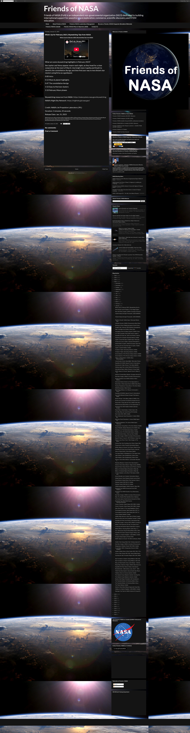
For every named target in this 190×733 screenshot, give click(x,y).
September (118, 289)
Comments (117, 686)
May (116, 297)
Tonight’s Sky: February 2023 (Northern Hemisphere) (127, 327)
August (117, 291)
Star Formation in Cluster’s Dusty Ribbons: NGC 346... (128, 558)
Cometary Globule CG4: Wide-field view (122, 245)
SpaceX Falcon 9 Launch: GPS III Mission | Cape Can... (128, 438)
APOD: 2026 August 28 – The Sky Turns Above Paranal (126, 193)
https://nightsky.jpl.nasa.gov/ (78, 100)
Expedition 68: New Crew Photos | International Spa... (127, 520)
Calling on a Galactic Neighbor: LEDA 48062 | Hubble (127, 534)
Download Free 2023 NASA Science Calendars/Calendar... (123, 501)
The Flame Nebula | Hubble (121, 585)
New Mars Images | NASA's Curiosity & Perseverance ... (128, 376)
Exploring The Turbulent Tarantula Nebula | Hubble (127, 337)
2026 (115, 275)
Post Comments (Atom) (79, 173)
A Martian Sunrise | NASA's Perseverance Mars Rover (127, 323)
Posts (115, 684)
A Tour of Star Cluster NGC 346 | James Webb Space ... (128, 553)
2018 (115, 602)
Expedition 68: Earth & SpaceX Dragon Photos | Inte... (127, 532)
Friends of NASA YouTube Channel (121, 132)
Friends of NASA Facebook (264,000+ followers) (124, 116)
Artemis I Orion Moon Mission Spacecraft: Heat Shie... (127, 587)
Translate (138, 268)
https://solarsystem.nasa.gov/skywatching (89, 97)
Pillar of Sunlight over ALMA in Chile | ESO (125, 329)
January (117, 305)
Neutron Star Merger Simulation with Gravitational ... (127, 579)
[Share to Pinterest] (69, 123)
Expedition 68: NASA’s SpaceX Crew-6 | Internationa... (128, 363)
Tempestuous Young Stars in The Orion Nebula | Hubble (128, 425)
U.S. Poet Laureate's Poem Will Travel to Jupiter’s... (127, 333)
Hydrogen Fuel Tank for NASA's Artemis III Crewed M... (128, 591)
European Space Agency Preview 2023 (124, 536)
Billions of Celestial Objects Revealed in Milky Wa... (127, 468)
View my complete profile (118, 171)
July (116, 293)
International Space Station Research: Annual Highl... (127, 369)
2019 (115, 600)
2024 (115, 279)
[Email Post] (61, 123)
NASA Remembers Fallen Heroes (123, 388)
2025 (115, 277)
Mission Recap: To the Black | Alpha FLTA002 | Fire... (127, 398)
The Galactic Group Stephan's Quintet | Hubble (126, 577)
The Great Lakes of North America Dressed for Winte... (128, 499)
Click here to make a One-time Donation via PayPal (125, 153)
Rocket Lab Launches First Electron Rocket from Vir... (127, 400)
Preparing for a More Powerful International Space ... (127, 445)
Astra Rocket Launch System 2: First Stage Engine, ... (127, 309)
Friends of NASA (71, 8)
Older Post (105, 169)
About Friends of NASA (59, 24)
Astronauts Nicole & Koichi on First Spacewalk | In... (127, 381)
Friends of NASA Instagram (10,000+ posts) (123, 118)
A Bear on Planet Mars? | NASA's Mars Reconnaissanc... (124, 358)
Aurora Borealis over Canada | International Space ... (127, 476)
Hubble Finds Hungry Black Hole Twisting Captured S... (128, 542)
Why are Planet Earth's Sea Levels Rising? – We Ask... (128, 562)
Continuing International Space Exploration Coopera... (127, 526)
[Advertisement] (129, 666)
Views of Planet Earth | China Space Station (125, 451)
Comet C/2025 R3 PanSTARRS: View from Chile (130, 247)
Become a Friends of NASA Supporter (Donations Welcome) (115, 24)
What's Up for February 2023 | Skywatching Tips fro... (127, 307)
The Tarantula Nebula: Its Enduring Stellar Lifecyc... (127, 581)
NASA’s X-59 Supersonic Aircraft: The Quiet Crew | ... (127, 524)
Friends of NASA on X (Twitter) (120, 129)
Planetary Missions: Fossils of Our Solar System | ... (127, 462)
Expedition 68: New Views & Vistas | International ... (127, 566)
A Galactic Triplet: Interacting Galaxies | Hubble (126, 349)
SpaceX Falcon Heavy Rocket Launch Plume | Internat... (128, 466)
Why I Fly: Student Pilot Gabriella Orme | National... (127, 496)
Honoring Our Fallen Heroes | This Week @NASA (126, 365)
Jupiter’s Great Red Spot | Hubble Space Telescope (127, 339)
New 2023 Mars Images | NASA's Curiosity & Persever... (128, 311)
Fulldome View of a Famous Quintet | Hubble (125, 572)
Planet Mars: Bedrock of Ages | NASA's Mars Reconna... (128, 564)
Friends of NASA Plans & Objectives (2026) (76, 26)
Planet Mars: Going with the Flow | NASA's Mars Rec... (128, 402)
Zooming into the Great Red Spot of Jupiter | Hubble (127, 345)
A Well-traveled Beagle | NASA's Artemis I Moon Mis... (127, 486)
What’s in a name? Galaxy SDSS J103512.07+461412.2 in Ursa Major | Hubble (129, 229)
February (117, 303)
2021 (115, 596)
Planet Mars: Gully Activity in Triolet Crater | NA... (126, 410)
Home (47, 24)
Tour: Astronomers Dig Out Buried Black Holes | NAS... (128, 530)
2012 (115, 614)
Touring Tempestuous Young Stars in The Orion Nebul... (128, 385)
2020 (115, 598)
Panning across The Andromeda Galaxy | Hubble (126, 431)
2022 (115, 594)
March (117, 301)
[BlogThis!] (65, 123)
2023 (115, 281)
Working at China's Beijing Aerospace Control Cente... (127, 325)
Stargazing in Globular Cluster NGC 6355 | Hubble (127, 546)
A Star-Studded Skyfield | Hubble (122, 514)
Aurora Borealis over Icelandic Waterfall (128, 208)
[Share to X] (66, 123)
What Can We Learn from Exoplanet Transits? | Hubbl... (128, 518)
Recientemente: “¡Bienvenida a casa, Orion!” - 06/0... (127, 568)
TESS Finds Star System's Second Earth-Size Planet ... (128, 570)
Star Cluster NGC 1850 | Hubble (122, 414)
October (117, 287)
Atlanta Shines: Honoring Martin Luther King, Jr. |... (127, 528)
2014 (115, 610)
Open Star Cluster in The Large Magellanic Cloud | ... (127, 508)
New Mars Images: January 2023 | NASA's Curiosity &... (128, 522)
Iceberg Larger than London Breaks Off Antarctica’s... (127, 367)
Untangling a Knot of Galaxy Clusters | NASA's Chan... (128, 331)
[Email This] (63, 123)
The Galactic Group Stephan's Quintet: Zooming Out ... (128, 574)
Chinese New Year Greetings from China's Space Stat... (128, 443)
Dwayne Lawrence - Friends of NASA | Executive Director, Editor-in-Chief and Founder (128, 165)
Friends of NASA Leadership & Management (82, 24)
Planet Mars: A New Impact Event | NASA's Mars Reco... (128, 383)
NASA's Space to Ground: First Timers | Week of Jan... (128, 447)
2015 (115, 608)
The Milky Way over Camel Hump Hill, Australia (126, 412)
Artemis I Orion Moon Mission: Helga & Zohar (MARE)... (128, 464)
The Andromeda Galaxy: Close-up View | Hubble (126, 433)
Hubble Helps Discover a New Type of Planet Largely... (128, 516)
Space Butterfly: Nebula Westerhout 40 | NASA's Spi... (127, 427)
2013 (115, 612)
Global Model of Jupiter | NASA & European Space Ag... (128, 343)
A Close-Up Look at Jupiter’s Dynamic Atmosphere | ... (128, 341)
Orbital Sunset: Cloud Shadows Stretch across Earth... (128, 478)
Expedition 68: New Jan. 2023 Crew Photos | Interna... (128, 335)
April (116, 299)
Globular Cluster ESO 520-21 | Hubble (124, 482)
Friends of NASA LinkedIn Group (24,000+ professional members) (128, 121)
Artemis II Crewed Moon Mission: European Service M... (128, 374)
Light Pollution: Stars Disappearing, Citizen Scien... (127, 455)
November (118, 285)
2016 (115, 606)
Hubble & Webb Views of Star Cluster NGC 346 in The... (128, 551)
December (118, 283)
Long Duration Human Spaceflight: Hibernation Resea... (128, 361)
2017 (115, 604)
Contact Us (95, 26)
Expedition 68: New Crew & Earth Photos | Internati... (127, 449)
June (116, 295)
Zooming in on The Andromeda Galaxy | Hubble (126, 429)
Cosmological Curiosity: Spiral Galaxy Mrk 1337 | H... (127, 510)
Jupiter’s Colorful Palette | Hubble (123, 347)
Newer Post (48, 169)
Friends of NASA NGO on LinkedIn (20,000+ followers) (125, 123)
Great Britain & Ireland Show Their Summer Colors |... (127, 480)
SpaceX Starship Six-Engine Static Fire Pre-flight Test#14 (126, 215)
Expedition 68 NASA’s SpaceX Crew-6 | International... (128, 393)
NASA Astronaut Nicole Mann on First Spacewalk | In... (128, 404)
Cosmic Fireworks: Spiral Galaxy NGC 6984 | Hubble (127, 504)
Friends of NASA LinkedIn (53, 26)
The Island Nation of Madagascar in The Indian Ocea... (128, 453)
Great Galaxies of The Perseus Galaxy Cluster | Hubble (128, 353)
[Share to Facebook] (68, 123)
